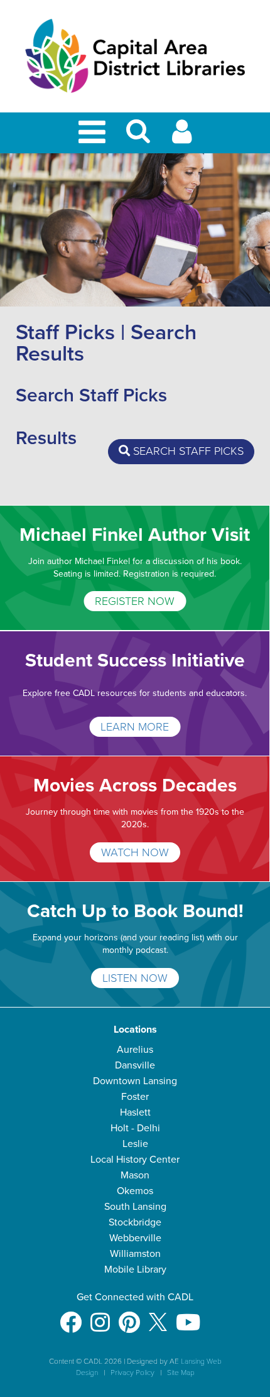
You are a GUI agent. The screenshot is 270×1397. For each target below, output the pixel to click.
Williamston (135, 1254)
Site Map (181, 1372)
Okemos (135, 1191)
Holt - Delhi (135, 1128)
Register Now (135, 601)
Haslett (135, 1112)
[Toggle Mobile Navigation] (94, 132)
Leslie (135, 1144)
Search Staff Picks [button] (187, 451)
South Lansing (135, 1206)
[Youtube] (188, 1316)
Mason (135, 1175)
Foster (135, 1096)
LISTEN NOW (135, 978)
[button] (138, 136)
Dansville (135, 1065)
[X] (158, 1316)
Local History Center (135, 1159)
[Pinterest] (129, 1316)
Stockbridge (135, 1222)
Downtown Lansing (135, 1081)
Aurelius (135, 1049)
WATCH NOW (135, 852)
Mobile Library (135, 1269)
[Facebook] (71, 1316)
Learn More (134, 727)
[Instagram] (100, 1316)
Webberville (135, 1238)
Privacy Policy (132, 1372)
